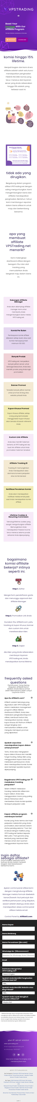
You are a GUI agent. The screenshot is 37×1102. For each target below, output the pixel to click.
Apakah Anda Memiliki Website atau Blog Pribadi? (17, 988)
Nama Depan (8, 925)
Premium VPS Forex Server (20, 1073)
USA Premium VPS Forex (18, 1080)
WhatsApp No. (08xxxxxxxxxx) (16, 951)
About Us (5, 1093)
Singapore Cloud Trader (12, 1088)
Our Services (12, 1093)
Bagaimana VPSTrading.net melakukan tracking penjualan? (17, 782)
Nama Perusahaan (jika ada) (14, 942)
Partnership (14, 1094)
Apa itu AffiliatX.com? (14, 698)
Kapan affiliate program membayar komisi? (15, 815)
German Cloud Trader (26, 1088)
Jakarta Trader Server (22, 1082)
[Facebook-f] (14, 1054)
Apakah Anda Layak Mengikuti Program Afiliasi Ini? (15, 998)
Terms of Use (30, 1093)
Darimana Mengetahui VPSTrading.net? (12, 970)
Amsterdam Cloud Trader (25, 1086)
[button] (18, 15)
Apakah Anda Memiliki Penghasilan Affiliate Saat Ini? (17, 979)
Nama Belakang (9, 933)
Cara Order (22, 1094)
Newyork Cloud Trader (10, 1086)
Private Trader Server (21, 1077)
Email (5, 960)
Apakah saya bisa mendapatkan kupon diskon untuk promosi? (17, 745)
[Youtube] (18, 1054)
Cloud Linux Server (18, 1075)
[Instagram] (23, 1054)
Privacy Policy (21, 1093)
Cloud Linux (12, 1089)
